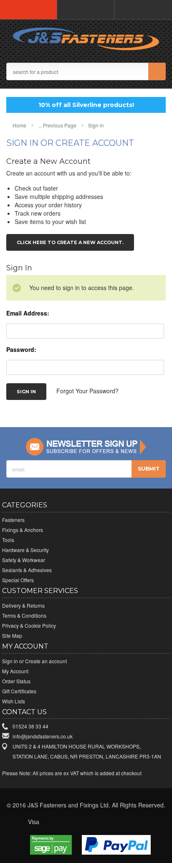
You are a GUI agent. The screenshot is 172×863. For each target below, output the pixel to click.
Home (19, 125)
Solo (121, 822)
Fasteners (13, 519)
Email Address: (27, 313)
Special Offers (18, 579)
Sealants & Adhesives (27, 569)
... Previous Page (57, 125)
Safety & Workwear (23, 559)
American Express (103, 822)
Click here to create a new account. (70, 242)
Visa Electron (51, 822)
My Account (15, 671)
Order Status (16, 681)
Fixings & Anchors (22, 529)
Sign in (10, 660)
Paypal (139, 822)
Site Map (12, 635)
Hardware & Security (25, 549)
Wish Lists (13, 701)
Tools (8, 539)
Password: (21, 349)
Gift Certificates (19, 691)
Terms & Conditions (24, 615)
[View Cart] (143, 9)
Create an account (46, 660)
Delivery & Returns (23, 605)
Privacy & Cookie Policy (29, 625)
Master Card (68, 822)
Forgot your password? (87, 391)
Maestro (86, 822)
